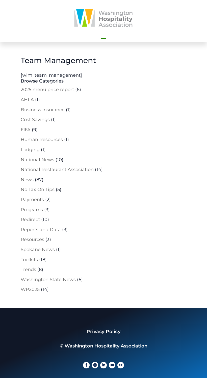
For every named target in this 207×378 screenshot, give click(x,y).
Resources (32, 239)
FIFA (26, 129)
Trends (28, 269)
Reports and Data (41, 229)
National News (37, 160)
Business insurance (43, 110)
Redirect (30, 219)
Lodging (30, 149)
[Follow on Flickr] (120, 365)
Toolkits (29, 259)
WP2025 (30, 289)
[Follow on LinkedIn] (103, 365)
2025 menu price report (47, 89)
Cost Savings (35, 119)
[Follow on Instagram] (95, 365)
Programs (32, 209)
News (27, 179)
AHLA (27, 99)
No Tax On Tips (38, 189)
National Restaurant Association (57, 169)
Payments (32, 199)
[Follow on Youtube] (112, 365)
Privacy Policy (103, 331)
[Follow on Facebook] (86, 365)
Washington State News (48, 279)
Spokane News (38, 249)
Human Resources (42, 139)
